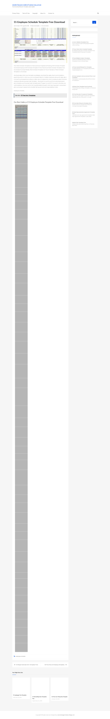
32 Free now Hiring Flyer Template (59, 696)
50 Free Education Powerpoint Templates (82, 94)
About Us (42, 13)
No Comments (45, 25)
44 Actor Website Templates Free (80, 42)
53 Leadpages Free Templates (19, 695)
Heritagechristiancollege (26, 5)
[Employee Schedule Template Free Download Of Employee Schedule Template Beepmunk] (21, 412)
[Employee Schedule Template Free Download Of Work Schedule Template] (21, 327)
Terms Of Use (26, 13)
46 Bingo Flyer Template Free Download (82, 86)
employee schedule (20, 656)
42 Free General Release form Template (82, 67)
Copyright (35, 13)
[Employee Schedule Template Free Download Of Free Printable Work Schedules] (21, 214)
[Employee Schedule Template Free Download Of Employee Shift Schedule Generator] (21, 536)
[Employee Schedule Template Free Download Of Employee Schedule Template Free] (21, 371)
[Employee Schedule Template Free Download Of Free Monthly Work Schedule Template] (21, 507)
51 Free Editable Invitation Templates (81, 58)
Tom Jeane (17, 25)
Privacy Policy (16, 13)
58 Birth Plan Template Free (79, 122)
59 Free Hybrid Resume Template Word (81, 103)
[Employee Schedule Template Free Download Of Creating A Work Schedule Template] (21, 205)
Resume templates (35, 25)
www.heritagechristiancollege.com (66, 715)
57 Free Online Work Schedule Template (82, 49)
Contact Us (51, 13)
